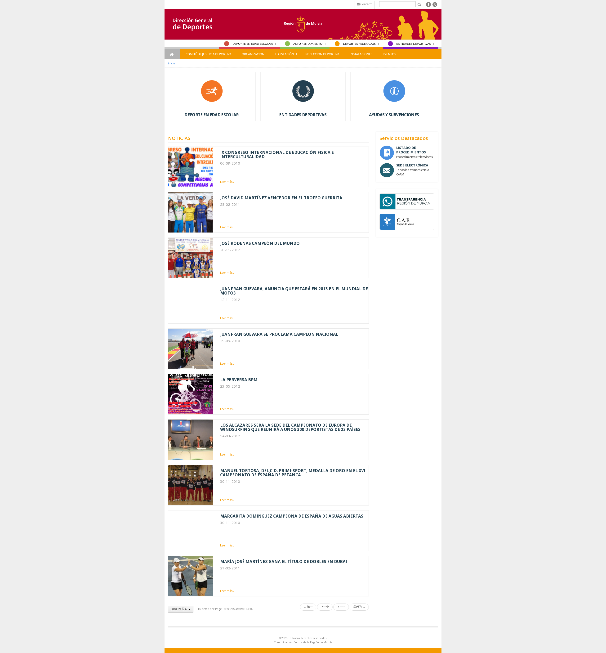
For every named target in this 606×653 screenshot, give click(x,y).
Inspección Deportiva (321, 54)
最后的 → (359, 607)
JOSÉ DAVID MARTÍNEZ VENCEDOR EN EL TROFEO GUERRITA (281, 198)
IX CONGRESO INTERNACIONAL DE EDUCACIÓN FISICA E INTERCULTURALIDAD (277, 154)
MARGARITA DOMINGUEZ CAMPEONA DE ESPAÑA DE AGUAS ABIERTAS (291, 516)
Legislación (284, 54)
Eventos (389, 54)
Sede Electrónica (412, 165)
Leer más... (227, 182)
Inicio (171, 63)
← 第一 (308, 607)
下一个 (341, 607)
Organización (253, 54)
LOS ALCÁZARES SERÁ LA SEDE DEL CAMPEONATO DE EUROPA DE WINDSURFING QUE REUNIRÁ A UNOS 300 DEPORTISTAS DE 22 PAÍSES (290, 427)
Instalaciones (361, 54)
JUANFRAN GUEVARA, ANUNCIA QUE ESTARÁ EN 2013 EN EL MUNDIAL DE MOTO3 (294, 291)
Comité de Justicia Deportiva (208, 54)
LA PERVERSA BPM (239, 379)
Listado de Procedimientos (411, 149)
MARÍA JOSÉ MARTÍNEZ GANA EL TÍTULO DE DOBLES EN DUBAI (283, 561)
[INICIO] (172, 54)
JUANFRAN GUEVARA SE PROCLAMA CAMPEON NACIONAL (279, 334)
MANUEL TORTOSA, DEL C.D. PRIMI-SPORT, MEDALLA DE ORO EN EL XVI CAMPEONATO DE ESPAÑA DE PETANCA (292, 473)
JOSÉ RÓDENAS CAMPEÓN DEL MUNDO (260, 243)
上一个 (325, 607)
